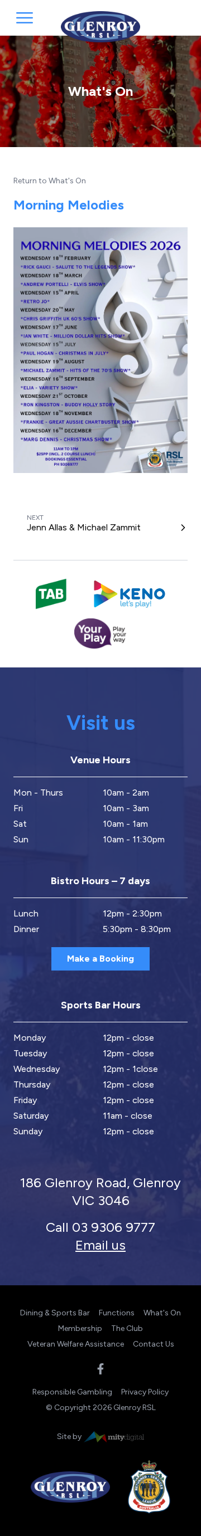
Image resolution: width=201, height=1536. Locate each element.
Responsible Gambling (72, 1392)
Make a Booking (100, 958)
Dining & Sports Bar (55, 1313)
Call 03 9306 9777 (100, 1227)
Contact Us (153, 1344)
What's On (162, 1313)
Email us (100, 1245)
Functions (117, 1313)
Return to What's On (49, 181)
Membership (80, 1328)
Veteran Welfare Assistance (75, 1344)
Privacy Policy (145, 1392)
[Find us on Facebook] (100, 1368)
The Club (127, 1328)
